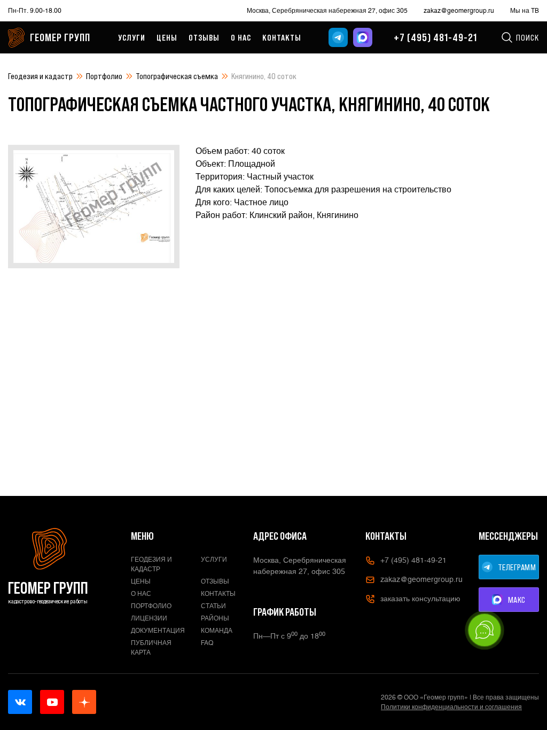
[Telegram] (338, 37)
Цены (167, 37)
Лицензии (149, 618)
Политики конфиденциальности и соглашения (451, 707)
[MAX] (362, 37)
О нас (241, 37)
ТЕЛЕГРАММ (517, 567)
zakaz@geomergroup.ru (459, 10)
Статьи (213, 606)
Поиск (527, 37)
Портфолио (104, 76)
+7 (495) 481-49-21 (435, 37)
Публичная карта (151, 647)
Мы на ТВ (524, 10)
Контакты (281, 37)
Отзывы (204, 37)
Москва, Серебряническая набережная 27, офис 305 (327, 10)
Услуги (131, 37)
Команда (216, 630)
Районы (215, 618)
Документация (158, 630)
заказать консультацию (420, 598)
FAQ (207, 643)
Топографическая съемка (177, 76)
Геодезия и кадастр (40, 76)
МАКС (517, 599)
